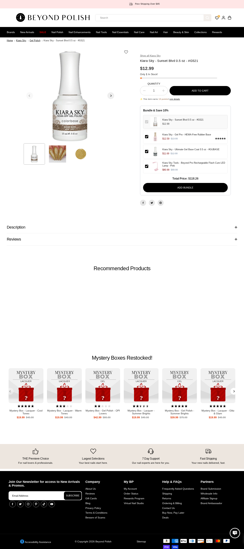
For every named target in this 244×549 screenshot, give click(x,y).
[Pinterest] (161, 203)
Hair (165, 32)
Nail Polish (57, 32)
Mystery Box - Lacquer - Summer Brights (141, 412)
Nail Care (139, 32)
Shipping (167, 493)
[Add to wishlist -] (126, 52)
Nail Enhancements (80, 32)
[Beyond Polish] (54, 17)
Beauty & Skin (181, 32)
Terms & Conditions (96, 512)
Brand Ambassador (211, 503)
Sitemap (141, 541)
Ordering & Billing (172, 503)
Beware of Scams (95, 517)
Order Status (131, 493)
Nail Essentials (120, 32)
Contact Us (168, 508)
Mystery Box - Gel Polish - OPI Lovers (103, 412)
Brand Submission (211, 488)
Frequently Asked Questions (178, 488)
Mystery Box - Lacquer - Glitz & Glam (217, 412)
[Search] (207, 17)
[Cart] (229, 18)
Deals (165, 517)
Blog (87, 503)
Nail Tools (101, 32)
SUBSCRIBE (72, 495)
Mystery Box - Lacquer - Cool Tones (26, 412)
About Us (90, 488)
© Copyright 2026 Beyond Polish (93, 541)
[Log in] (223, 18)
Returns (166, 498)
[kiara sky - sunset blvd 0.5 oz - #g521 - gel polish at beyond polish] (70, 95)
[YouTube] (52, 504)
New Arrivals (27, 32)
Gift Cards (91, 498)
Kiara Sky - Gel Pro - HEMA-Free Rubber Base (186, 134)
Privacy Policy (93, 508)
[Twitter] (152, 203)
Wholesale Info (209, 493)
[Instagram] (28, 504)
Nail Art (154, 32)
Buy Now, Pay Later (173, 512)
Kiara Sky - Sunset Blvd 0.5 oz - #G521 (182, 119)
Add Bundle (185, 187)
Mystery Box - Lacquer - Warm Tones (64, 412)
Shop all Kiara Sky (150, 55)
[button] (235, 533)
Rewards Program (134, 498)
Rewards (217, 32)
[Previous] (29, 95)
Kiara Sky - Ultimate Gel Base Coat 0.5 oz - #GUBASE (191, 149)
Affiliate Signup (209, 498)
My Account (130, 488)
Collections (200, 32)
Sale (42, 32)
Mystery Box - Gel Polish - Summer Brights (179, 412)
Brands (11, 32)
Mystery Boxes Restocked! (122, 358)
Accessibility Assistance (37, 542)
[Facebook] (143, 203)
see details (175, 99)
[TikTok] (44, 504)
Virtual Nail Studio (134, 503)
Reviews (90, 493)
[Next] (110, 95)
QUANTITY (154, 83)
